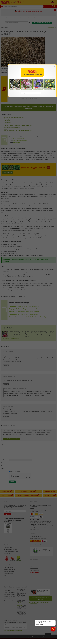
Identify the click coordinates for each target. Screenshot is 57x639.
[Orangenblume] (15, 84)
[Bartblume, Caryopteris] (38, 84)
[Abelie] (26, 84)
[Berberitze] (49, 84)
